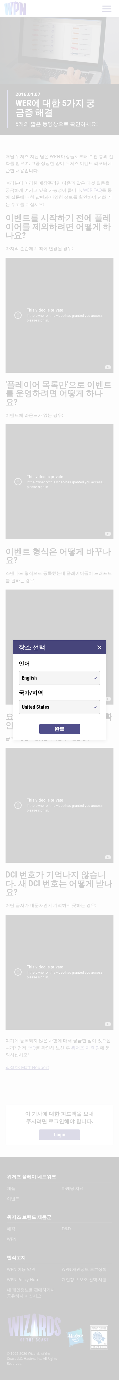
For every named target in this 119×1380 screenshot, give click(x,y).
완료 (59, 729)
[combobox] (54, 678)
